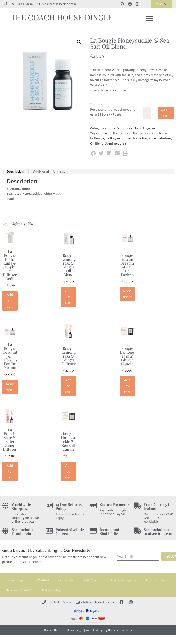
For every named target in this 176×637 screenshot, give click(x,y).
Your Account (67, 580)
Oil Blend (96, 143)
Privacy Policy (51, 590)
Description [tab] (15, 171)
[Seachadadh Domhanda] (5, 531)
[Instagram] (137, 4)
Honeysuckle (122, 133)
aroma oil (104, 133)
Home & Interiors (120, 128)
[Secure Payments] (93, 506)
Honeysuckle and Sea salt (151, 133)
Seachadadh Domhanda (22, 531)
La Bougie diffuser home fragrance (131, 138)
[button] (150, 18)
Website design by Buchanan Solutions (109, 630)
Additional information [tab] (50, 171)
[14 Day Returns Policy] (49, 506)
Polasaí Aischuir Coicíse (70, 531)
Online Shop (14, 580)
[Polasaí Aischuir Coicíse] (49, 531)
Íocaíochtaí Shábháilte (109, 531)
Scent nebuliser (116, 143)
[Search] (122, 4)
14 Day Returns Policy (69, 506)
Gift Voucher (92, 580)
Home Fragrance (145, 128)
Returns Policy (154, 580)
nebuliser (164, 138)
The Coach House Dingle (62, 17)
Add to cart (165, 112)
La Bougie (97, 138)
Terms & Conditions (19, 590)
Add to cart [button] (10, 300)
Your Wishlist (40, 580)
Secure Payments (114, 504)
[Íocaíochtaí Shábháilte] (93, 531)
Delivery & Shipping (123, 580)
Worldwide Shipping (21, 506)
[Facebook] (130, 4)
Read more (127, 293)
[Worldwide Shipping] (5, 506)
